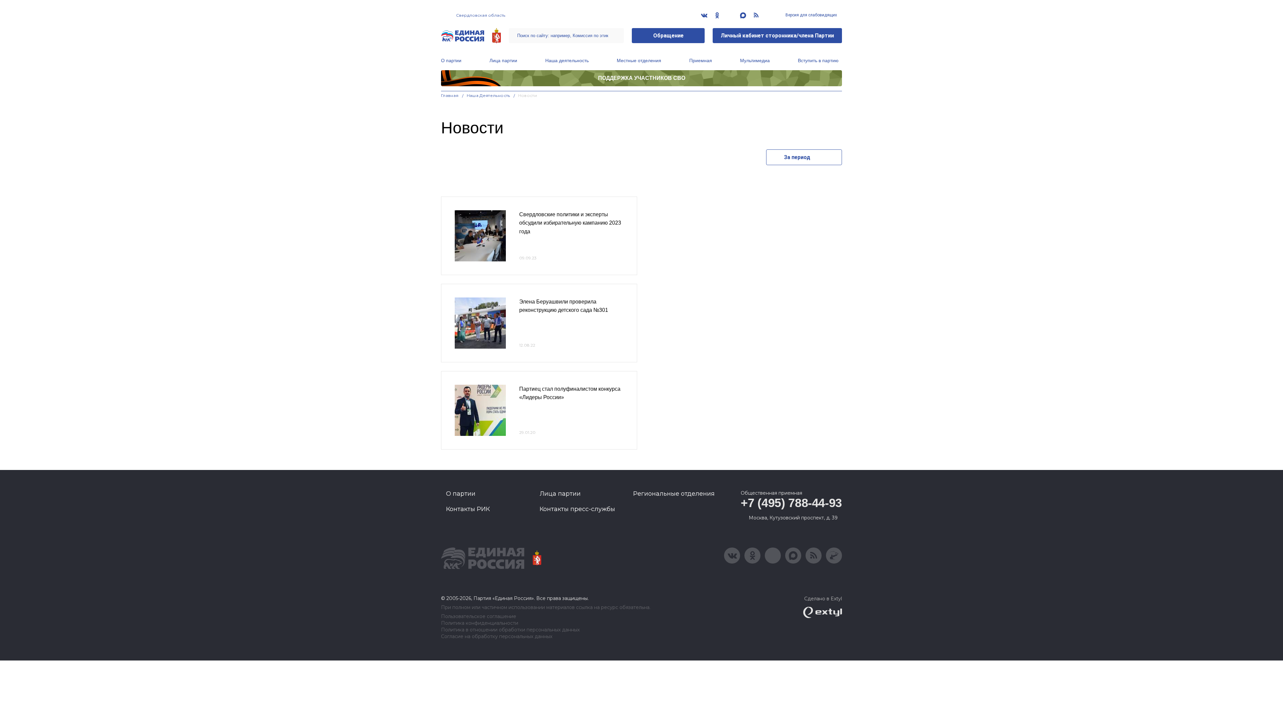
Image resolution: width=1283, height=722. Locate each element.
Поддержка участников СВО (641, 78)
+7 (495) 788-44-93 (791, 503)
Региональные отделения (674, 493)
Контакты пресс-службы (577, 509)
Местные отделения (639, 60)
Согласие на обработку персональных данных (496, 636)
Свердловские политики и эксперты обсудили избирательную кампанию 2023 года (570, 223)
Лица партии (503, 60)
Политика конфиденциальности (479, 623)
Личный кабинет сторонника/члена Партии (777, 35)
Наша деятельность (567, 60)
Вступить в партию (818, 60)
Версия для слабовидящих (811, 15)
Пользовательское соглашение (478, 616)
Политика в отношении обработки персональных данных (510, 630)
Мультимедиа (755, 60)
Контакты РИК (468, 509)
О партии (451, 60)
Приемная (700, 60)
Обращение (668, 35)
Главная (450, 95)
